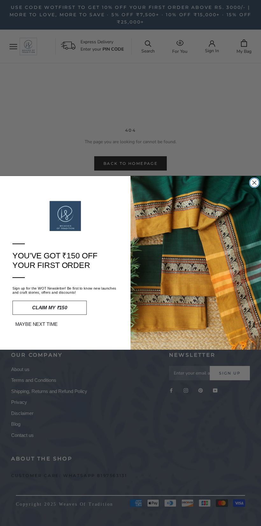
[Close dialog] (254, 182)
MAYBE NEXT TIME (36, 324)
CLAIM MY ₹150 (49, 308)
